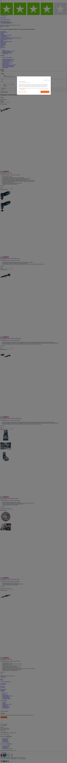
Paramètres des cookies (22, 91)
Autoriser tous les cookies (45, 91)
